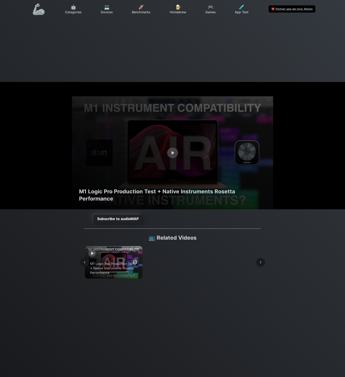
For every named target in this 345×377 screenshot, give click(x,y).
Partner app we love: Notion (292, 9)
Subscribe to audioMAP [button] (118, 219)
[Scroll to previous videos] (84, 262)
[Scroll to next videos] (260, 262)
